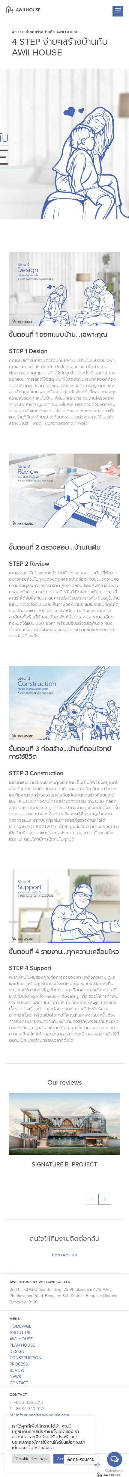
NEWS (15, 1376)
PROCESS (19, 1364)
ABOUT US (20, 1332)
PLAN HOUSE (22, 1345)
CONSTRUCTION (25, 1357)
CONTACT (19, 1383)
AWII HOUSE (21, 1339)
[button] (104, 1199)
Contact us (64, 1255)
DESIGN (17, 1351)
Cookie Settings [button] (31, 1459)
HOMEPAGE (21, 1326)
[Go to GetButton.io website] (114, 1471)
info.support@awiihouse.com (42, 1415)
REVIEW (17, 1370)
